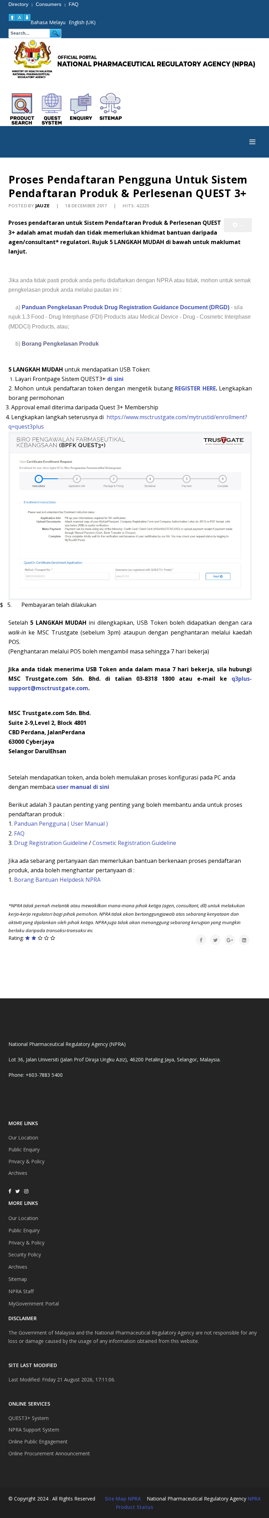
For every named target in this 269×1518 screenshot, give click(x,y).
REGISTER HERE (195, 388)
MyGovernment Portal (33, 1303)
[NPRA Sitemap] (111, 109)
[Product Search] (22, 109)
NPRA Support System (33, 1429)
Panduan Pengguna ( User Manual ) (61, 823)
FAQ (19, 833)
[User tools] (238, 225)
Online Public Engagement (38, 1441)
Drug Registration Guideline (51, 843)
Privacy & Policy (26, 1161)
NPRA (254, 1498)
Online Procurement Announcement (49, 1453)
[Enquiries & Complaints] (81, 109)
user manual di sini (82, 787)
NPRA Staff (21, 1291)
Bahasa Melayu (47, 22)
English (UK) (82, 22)
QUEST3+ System (28, 1418)
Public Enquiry (24, 1149)
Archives (17, 1173)
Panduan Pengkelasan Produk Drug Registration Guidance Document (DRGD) (126, 307)
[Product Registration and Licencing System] (52, 109)
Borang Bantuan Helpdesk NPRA (57, 879)
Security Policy (24, 1254)
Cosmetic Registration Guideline (134, 843)
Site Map (115, 1498)
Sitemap (17, 1279)
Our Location (23, 1137)
